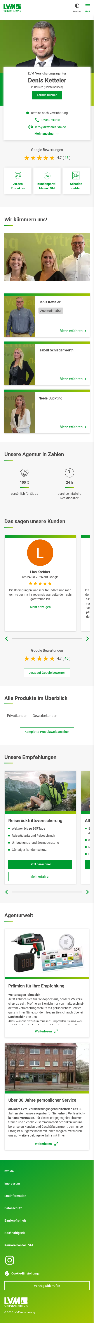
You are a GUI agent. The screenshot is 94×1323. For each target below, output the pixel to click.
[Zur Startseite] (12, 8)
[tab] (17, 715)
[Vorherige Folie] (6, 638)
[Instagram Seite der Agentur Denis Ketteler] (9, 1260)
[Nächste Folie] (87, 638)
